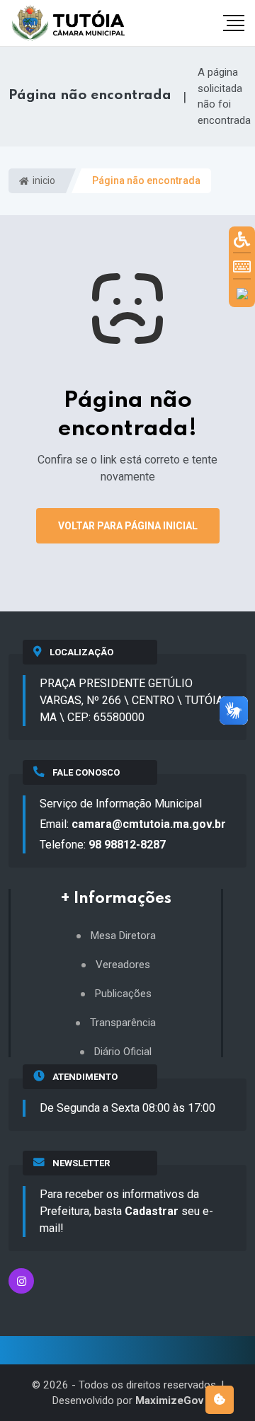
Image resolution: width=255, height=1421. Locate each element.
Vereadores (123, 965)
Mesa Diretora (123, 936)
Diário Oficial (123, 1052)
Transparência (123, 1023)
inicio (42, 180)
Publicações (123, 994)
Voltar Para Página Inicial (128, 525)
